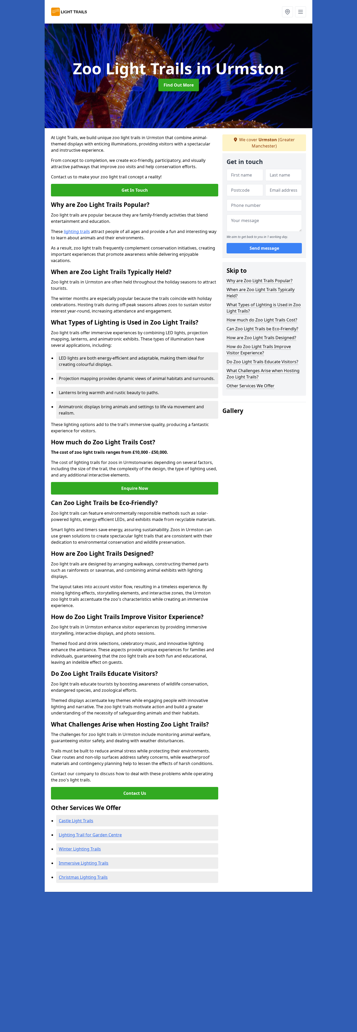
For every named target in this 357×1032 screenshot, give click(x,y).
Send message (264, 248)
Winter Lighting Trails (80, 849)
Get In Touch (135, 190)
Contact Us (134, 793)
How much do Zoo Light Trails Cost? (262, 320)
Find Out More (179, 85)
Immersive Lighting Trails (83, 863)
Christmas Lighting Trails (83, 877)
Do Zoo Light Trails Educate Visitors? (262, 362)
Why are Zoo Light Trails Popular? (259, 280)
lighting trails (77, 231)
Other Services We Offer (250, 386)
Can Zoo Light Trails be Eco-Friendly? (262, 329)
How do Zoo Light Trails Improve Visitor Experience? (259, 350)
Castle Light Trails (76, 821)
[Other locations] (287, 11)
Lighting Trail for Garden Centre (90, 835)
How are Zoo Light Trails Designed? (261, 338)
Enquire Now (134, 488)
